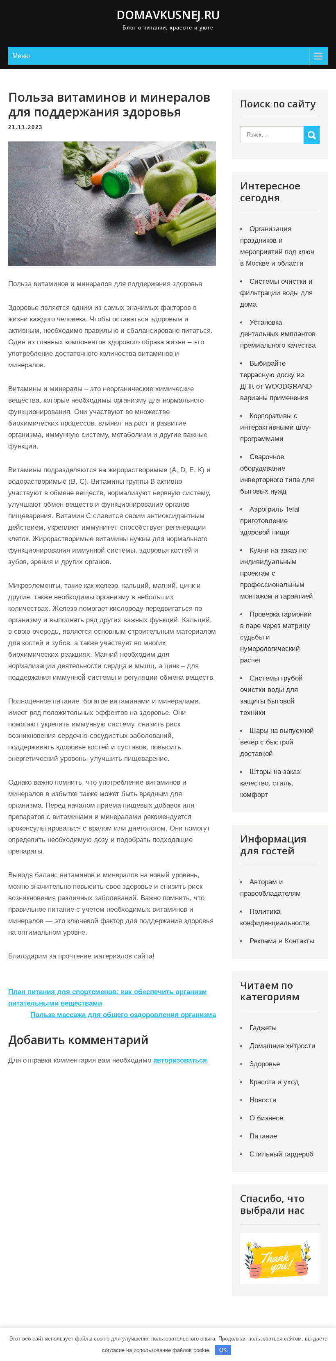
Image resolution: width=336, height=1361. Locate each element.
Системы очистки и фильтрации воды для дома (276, 293)
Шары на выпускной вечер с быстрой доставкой (277, 742)
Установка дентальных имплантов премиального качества (278, 334)
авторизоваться (180, 1060)
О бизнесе (266, 1118)
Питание (263, 1136)
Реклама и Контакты (282, 941)
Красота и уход (274, 1082)
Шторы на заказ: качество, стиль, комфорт (271, 783)
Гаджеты (263, 1028)
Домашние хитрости (283, 1046)
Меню (21, 55)
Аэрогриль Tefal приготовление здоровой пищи (270, 520)
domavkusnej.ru (168, 15)
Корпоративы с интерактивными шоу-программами (275, 427)
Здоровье (265, 1064)
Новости (263, 1100)
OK (223, 1350)
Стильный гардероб (281, 1154)
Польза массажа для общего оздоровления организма (123, 1015)
